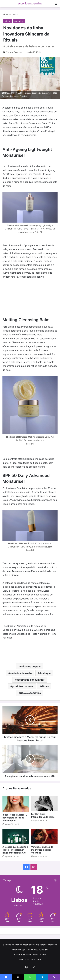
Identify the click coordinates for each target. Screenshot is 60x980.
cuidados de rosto (21, 673)
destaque (45, 673)
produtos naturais (23, 686)
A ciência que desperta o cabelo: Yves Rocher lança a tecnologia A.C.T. (15, 850)
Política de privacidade (30, 959)
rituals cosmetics (30, 692)
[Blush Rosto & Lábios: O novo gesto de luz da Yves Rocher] (15, 804)
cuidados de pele (30, 666)
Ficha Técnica (39, 954)
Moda (15, 14)
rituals (45, 686)
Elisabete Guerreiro (14, 52)
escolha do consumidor (30, 679)
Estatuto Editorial (22, 954)
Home (8, 14)
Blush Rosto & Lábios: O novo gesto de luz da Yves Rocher (14, 817)
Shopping (18, 21)
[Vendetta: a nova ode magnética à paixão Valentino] (44, 836)
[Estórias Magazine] (30, 3)
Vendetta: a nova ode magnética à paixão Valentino (42, 850)
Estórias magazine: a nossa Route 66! (30, 949)
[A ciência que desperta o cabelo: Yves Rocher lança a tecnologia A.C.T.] (15, 836)
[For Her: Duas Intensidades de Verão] (44, 803)
